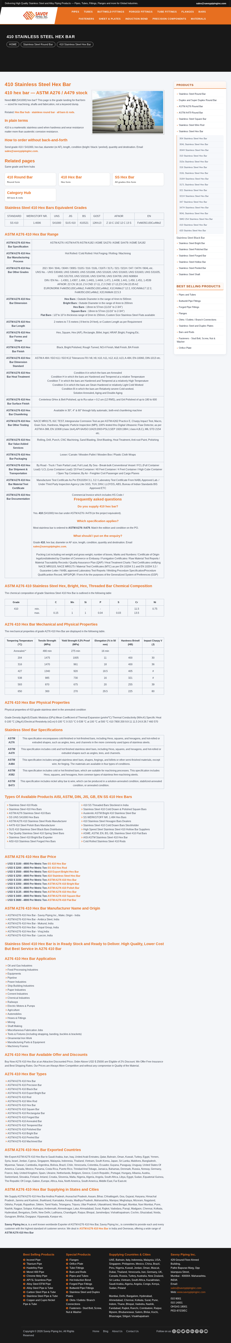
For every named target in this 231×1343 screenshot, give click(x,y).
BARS (202, 12)
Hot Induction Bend (80, 1280)
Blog (105, 1331)
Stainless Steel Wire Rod (191, 125)
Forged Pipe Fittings (189, 307)
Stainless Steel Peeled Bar (192, 268)
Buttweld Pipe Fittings (190, 301)
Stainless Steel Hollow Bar (192, 262)
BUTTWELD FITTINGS (110, 12)
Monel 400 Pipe (35, 1272)
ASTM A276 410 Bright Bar (63, 883)
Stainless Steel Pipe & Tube (42, 1296)
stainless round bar (43, 112)
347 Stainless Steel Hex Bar (193, 202)
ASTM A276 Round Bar (191, 106)
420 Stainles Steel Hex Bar (192, 230)
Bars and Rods (186, 332)
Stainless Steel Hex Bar (191, 131)
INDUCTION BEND (136, 19)
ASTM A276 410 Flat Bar (62, 900)
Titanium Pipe (34, 1263)
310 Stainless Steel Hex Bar (193, 156)
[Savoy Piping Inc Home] (35, 15)
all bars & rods (65, 112)
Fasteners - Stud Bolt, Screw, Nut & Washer (196, 340)
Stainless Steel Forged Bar (192, 255)
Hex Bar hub (22, 112)
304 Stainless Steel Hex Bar (193, 138)
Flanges (183, 313)
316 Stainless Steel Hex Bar (193, 167)
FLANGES (188, 12)
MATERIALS (198, 19)
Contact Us (132, 1331)
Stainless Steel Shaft (189, 274)
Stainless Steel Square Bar (192, 119)
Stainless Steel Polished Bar (193, 249)
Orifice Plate (185, 347)
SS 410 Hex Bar (57, 863)
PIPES (75, 12)
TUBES (88, 12)
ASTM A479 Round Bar (191, 112)
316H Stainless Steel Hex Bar (194, 178)
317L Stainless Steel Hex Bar (193, 184)
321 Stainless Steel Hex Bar (193, 190)
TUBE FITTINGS (167, 12)
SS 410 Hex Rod (57, 867)
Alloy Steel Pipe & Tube (40, 1288)
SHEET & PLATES (110, 19)
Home (96, 1331)
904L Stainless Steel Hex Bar (193, 213)
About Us (117, 1331)
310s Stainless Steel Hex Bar (193, 161)
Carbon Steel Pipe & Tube (41, 1292)
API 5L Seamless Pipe (39, 1280)
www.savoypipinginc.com (191, 1292)
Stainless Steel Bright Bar (192, 243)
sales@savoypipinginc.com (211, 3)
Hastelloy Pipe (35, 1268)
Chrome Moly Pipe (37, 1276)
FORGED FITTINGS (141, 12)
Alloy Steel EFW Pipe (39, 1284)
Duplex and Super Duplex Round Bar (198, 100)
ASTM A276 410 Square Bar (64, 896)
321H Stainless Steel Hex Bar (194, 196)
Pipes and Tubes (187, 294)
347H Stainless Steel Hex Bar (194, 207)
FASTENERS (86, 19)
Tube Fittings (76, 1268)
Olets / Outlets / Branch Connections (197, 319)
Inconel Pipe (34, 1260)
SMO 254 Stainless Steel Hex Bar (196, 219)
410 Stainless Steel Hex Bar (75, 44)
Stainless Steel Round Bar (38, 44)
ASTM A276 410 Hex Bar (62, 880)
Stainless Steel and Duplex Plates (196, 325)
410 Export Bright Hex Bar (63, 871)
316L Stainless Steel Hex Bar (193, 173)
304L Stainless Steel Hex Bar (193, 144)
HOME (13, 44)
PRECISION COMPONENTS (169, 19)
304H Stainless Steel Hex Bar (194, 150)
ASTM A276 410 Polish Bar (63, 888)
